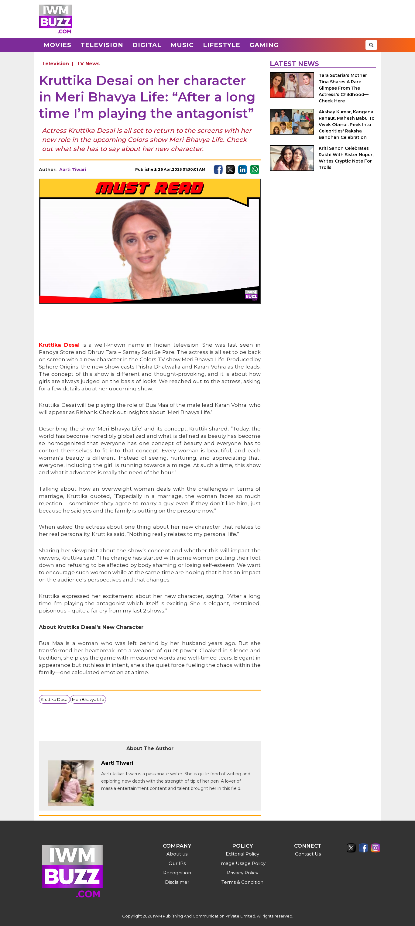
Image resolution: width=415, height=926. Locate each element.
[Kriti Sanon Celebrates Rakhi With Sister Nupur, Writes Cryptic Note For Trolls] (292, 158)
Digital (146, 45)
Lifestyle (221, 45)
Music (182, 45)
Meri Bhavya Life (88, 699)
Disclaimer (177, 882)
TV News (88, 64)
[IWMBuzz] (55, 19)
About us (176, 854)
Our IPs (177, 863)
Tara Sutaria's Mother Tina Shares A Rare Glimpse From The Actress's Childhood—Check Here (344, 88)
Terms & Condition (242, 882)
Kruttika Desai (59, 345)
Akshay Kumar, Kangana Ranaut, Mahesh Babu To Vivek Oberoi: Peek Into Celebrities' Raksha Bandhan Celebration (347, 124)
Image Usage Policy (242, 863)
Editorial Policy (242, 854)
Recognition (177, 873)
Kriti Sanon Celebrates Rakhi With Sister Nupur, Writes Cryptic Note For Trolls (346, 158)
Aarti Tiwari (72, 169)
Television (102, 45)
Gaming (264, 45)
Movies (57, 45)
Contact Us (308, 854)
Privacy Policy (242, 873)
